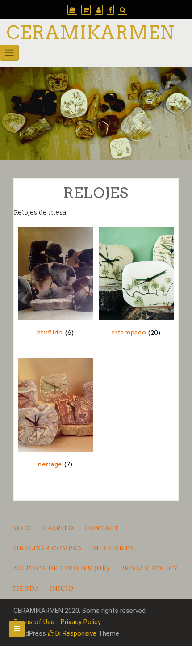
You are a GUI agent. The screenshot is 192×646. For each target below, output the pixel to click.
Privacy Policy (149, 568)
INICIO (62, 588)
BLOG (22, 528)
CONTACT (101, 528)
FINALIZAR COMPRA (47, 548)
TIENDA (25, 588)
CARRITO (58, 528)
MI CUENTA (113, 548)
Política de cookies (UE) (60, 568)
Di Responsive (75, 633)
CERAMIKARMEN (91, 32)
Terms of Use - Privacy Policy (57, 622)
